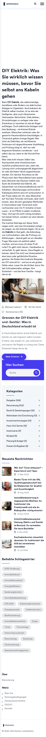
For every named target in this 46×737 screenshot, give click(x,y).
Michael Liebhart (13, 307)
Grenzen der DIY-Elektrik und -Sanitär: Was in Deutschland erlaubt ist (20, 322)
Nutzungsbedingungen (15, 697)
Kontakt (8, 708)
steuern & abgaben (17, 446)
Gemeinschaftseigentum (16, 650)
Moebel (11, 436)
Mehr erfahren (13, 357)
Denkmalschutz (33, 610)
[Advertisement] (23, 43)
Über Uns (8, 693)
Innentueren (13, 431)
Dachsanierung (11, 645)
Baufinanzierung (12, 615)
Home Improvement (14, 633)
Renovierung (15, 405)
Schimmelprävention (30, 604)
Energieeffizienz (12, 586)
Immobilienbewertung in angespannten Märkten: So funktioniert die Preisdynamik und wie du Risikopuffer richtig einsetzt (28, 504)
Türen (7, 627)
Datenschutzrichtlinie (14, 701)
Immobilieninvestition (15, 621)
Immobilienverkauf (13, 580)
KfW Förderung (12, 569)
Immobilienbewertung (15, 598)
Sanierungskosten (13, 592)
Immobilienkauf (12, 575)
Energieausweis (12, 610)
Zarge (35, 621)
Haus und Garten (16, 426)
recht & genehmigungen (20, 411)
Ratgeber (13, 400)
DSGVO (8, 705)
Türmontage (22, 627)
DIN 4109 (9, 604)
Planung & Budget (16, 441)
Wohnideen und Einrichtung (21, 416)
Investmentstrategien (18, 421)
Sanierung (27, 639)
